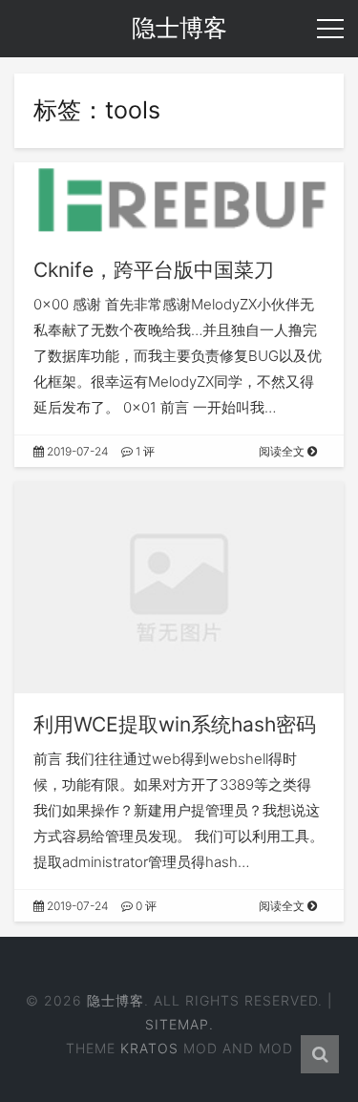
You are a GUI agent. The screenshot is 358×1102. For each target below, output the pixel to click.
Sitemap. (179, 1024)
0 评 (145, 906)
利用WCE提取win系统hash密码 (174, 724)
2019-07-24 (76, 451)
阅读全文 (283, 451)
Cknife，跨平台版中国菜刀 (153, 270)
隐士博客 (115, 1000)
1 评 (144, 451)
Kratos (149, 1048)
